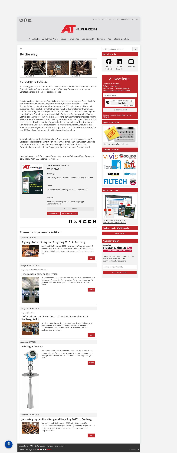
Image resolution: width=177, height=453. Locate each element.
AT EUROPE (34, 38)
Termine (101, 38)
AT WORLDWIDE (50, 38)
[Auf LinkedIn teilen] (84, 222)
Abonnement (53, 213)
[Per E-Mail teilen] (89, 221)
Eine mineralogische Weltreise (39, 274)
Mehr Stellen (120, 233)
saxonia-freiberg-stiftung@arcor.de (78, 156)
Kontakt (116, 19)
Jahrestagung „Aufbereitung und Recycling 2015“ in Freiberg (57, 419)
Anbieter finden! (121, 272)
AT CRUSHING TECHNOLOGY (114, 223)
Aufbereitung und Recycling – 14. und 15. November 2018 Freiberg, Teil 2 (55, 318)
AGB (31, 446)
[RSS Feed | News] (21, 20)
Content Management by (29, 449)
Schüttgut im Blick (32, 346)
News (63, 38)
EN (137, 19)
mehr (91, 258)
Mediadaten (126, 19)
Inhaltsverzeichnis (69, 213)
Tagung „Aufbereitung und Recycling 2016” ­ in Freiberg (53, 242)
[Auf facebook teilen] (70, 222)
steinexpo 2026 (121, 38)
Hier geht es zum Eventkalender (116, 144)
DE (133, 19)
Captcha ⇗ (129, 105)
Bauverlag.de (133, 449)
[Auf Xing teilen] (80, 222)
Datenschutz (40, 446)
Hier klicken (122, 103)
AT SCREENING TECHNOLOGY (114, 220)
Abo (109, 38)
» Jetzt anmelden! (120, 110)
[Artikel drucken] (94, 221)
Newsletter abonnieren (102, 19)
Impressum (59, 446)
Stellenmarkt (88, 38)
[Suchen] (135, 49)
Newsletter (74, 38)
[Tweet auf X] (75, 222)
